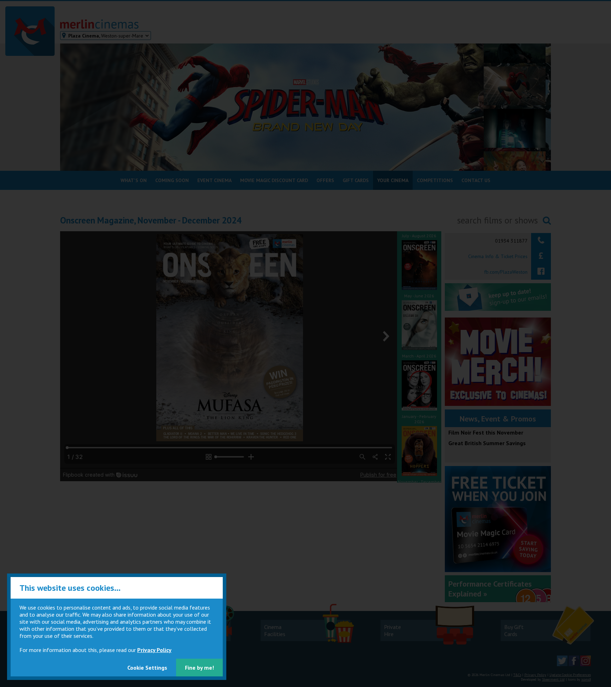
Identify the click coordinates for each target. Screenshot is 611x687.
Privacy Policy (154, 649)
